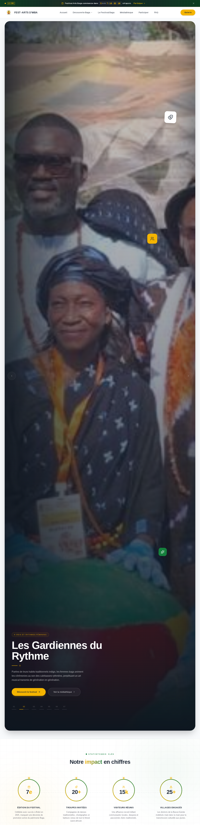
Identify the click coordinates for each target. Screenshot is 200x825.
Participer (144, 12)
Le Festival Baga (106, 12)
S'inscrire (57, 698)
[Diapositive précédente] (12, 376)
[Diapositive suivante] (188, 376)
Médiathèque (126, 12)
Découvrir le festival (27, 698)
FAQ (156, 12)
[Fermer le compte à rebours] (193, 3)
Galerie (188, 12)
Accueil (63, 12)
